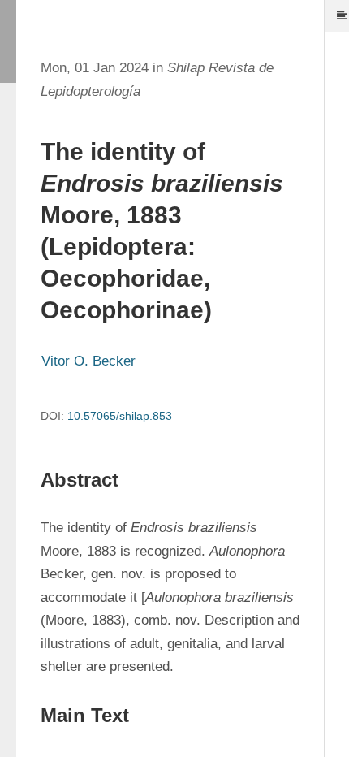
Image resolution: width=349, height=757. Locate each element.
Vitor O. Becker (88, 361)
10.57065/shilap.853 (119, 415)
